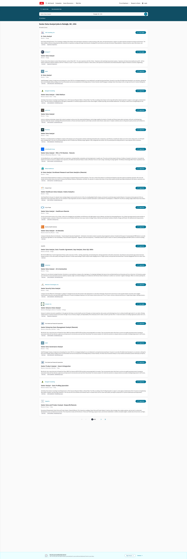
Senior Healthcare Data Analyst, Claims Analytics (57, 192)
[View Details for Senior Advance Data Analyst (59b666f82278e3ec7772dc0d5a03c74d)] (93, 310)
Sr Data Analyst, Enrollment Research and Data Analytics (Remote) (63, 172)
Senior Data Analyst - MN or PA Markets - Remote (58, 153)
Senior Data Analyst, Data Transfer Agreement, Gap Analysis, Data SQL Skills (67, 249)
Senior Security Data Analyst (50, 288)
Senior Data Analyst (47, 56)
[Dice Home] (41, 3)
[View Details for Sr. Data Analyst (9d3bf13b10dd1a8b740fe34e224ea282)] (93, 38)
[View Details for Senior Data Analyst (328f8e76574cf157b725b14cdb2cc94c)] (93, 58)
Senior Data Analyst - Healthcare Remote (55, 211)
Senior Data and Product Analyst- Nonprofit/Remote (58, 405)
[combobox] (63, 14)
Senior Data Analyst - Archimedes (52, 231)
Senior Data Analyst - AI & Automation (54, 269)
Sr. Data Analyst (46, 36)
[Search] (145, 14)
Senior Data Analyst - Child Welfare (53, 95)
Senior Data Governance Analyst (52, 347)
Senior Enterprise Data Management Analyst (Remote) (59, 327)
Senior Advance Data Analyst (51, 308)
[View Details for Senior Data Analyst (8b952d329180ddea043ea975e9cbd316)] (93, 116)
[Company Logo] (42, 32)
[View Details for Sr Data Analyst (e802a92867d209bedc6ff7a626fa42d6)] (93, 77)
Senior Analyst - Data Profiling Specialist (55, 386)
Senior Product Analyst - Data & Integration (56, 366)
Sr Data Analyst (46, 75)
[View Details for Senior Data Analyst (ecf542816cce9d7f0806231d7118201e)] (93, 135)
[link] (81, 419)
